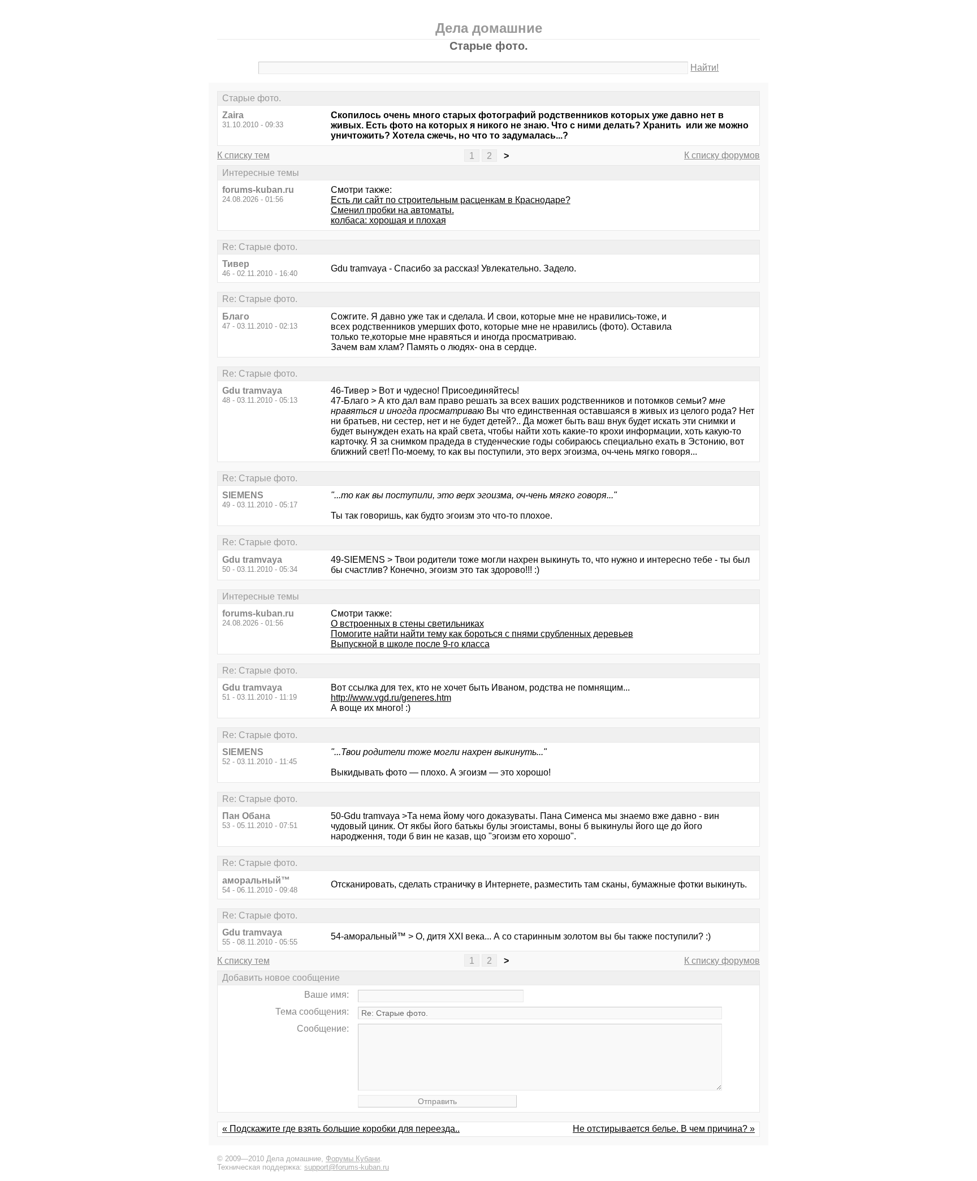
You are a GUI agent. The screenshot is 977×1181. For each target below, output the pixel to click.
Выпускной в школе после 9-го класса (410, 644)
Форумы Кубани (353, 1158)
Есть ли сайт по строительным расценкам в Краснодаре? (450, 200)
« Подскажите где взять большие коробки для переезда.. (341, 1128)
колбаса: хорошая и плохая (388, 220)
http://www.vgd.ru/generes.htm (391, 697)
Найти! (704, 67)
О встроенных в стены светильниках (407, 623)
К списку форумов (722, 155)
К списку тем (243, 155)
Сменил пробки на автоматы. (392, 210)
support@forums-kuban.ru (346, 1167)
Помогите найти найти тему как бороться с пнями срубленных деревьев (482, 634)
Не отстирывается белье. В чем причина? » (664, 1128)
